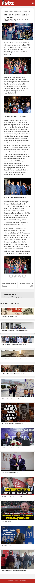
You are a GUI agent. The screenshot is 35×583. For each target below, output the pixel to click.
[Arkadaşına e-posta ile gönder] (19, 276)
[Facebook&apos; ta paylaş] (12, 276)
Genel (6, 11)
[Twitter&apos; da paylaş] (15, 276)
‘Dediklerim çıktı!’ (6, 545)
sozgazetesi (12, 20)
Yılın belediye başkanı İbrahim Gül (10, 472)
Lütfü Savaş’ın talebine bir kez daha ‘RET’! (12, 496)
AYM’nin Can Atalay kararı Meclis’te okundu (12, 423)
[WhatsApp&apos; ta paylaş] (9, 276)
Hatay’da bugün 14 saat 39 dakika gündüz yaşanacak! (14, 358)
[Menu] (33, 3)
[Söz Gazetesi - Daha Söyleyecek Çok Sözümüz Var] (10, 3)
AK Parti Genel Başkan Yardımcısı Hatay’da (12, 447)
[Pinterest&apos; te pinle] (22, 276)
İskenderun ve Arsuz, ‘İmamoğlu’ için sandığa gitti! (14, 570)
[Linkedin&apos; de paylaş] (25, 276)
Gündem (11, 11)
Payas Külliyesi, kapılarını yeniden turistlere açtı (13, 373)
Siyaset (25, 11)
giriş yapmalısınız (23, 297)
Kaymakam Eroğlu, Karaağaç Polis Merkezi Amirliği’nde (15, 330)
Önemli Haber (18, 11)
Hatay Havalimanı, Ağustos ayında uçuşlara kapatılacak (15, 344)
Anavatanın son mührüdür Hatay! (10, 316)
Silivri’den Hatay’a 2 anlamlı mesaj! (10, 398)
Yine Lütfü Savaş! (6, 521)
